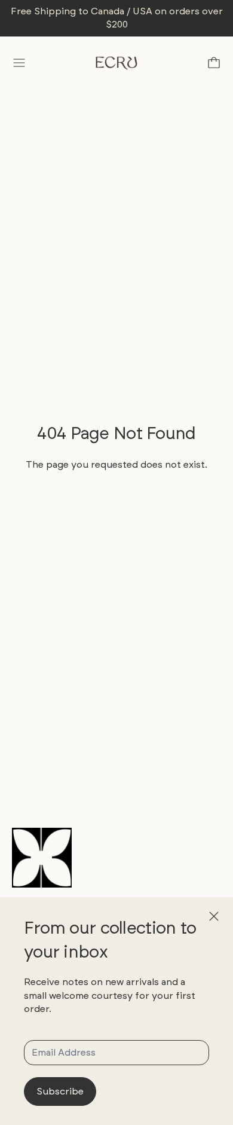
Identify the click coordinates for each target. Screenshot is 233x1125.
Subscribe (60, 1091)
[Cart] (214, 63)
